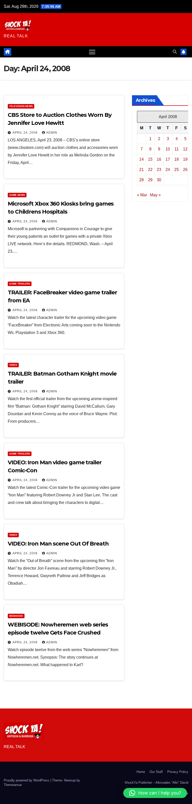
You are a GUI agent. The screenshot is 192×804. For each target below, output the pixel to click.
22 (150, 169)
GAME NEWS (17, 195)
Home (140, 772)
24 (168, 169)
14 (141, 159)
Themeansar (13, 785)
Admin (51, 132)
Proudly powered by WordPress (27, 780)
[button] (175, 52)
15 (150, 159)
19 (185, 159)
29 (150, 180)
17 (168, 159)
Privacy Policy (177, 772)
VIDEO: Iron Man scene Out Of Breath (58, 543)
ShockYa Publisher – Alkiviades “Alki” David (156, 782)
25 (176, 169)
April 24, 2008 (25, 132)
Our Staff (156, 772)
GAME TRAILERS (19, 283)
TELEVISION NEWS (21, 106)
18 (176, 159)
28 (141, 180)
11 (176, 149)
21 (141, 169)
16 (159, 159)
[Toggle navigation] (92, 52)
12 (185, 149)
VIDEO (13, 365)
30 (159, 180)
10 (168, 149)
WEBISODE (16, 615)
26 (185, 169)
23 (159, 169)
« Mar (142, 195)
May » (155, 195)
